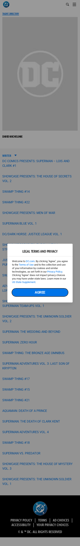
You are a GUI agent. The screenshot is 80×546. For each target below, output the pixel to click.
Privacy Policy (54, 271)
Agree (40, 292)
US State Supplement (23, 282)
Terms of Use (26, 264)
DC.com (30, 261)
